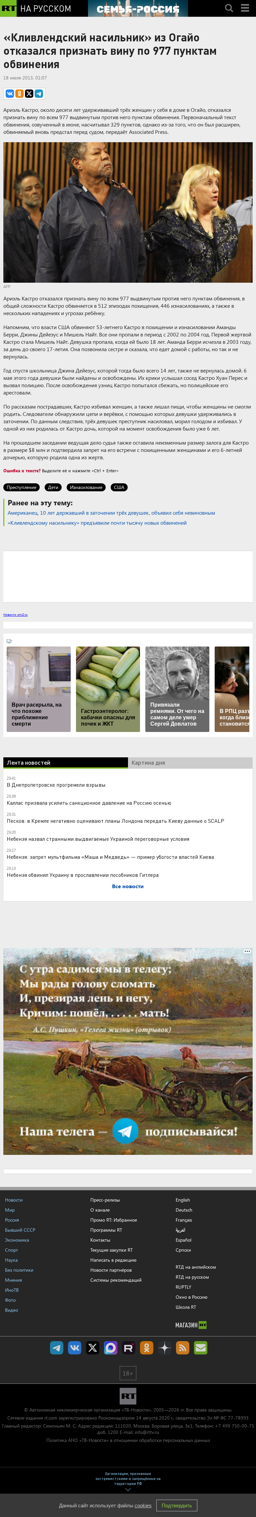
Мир (10, 1210)
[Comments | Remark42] (128, 576)
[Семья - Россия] (138, 8)
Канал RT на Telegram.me (56, 1347)
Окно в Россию (191, 1297)
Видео (11, 1310)
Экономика (17, 1240)
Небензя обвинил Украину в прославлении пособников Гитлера (83, 874)
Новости (14, 1200)
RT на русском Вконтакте (74, 1347)
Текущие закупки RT (111, 1250)
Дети (53, 487)
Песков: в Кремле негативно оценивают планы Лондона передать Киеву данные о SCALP (115, 820)
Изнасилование (86, 487)
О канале (100, 1210)
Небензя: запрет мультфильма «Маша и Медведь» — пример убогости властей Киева (110, 856)
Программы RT (106, 1230)
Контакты (100, 1240)
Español (183, 1240)
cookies (143, 1505)
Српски (183, 1250)
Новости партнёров (111, 1270)
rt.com (50, 1418)
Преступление (21, 487)
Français (184, 1220)
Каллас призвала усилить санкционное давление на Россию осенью (89, 802)
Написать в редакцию (113, 1260)
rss (182, 1347)
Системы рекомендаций (116, 1280)
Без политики (19, 1270)
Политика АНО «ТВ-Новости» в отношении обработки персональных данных (128, 1440)
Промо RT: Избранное (113, 1220)
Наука (11, 1260)
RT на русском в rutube (128, 1347)
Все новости (128, 886)
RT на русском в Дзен (164, 1347)
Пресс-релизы (105, 1200)
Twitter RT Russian (92, 1347)
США (119, 487)
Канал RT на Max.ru (110, 1347)
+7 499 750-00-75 (234, 1426)
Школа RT (186, 1307)
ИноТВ (12, 1290)
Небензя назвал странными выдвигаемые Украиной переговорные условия (98, 838)
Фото (10, 1300)
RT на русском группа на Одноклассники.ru (146, 1347)
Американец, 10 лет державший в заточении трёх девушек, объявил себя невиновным (111, 512)
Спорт (11, 1250)
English (183, 1200)
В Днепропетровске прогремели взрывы (56, 784)
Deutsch (184, 1210)
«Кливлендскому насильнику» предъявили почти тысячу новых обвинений (97, 522)
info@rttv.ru (147, 1432)
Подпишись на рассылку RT (200, 1347)
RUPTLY (183, 1287)
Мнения (13, 1280)
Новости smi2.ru (15, 614)
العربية (180, 1230)
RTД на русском (192, 1277)
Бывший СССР (20, 1230)
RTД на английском (196, 1267)
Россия (12, 1220)
